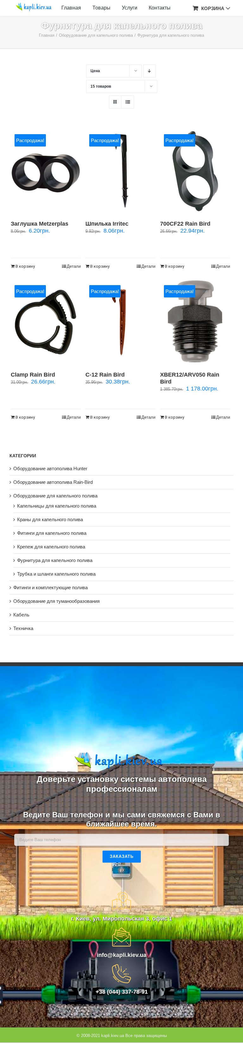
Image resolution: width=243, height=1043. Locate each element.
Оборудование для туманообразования (56, 601)
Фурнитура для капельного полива (54, 560)
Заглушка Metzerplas (39, 224)
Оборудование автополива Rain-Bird (53, 482)
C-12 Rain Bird (105, 375)
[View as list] (128, 102)
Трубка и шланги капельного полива (56, 574)
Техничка (23, 628)
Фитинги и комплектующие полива (50, 587)
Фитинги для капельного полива (51, 533)
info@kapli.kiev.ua (121, 955)
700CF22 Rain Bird (185, 224)
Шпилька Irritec (106, 224)
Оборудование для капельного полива (55, 495)
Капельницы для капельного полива (56, 506)
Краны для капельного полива (50, 519)
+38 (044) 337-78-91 (122, 992)
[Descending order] (149, 71)
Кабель (21, 614)
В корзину (25, 266)
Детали (74, 266)
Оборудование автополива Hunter (50, 468)
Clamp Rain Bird (33, 375)
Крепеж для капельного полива (51, 546)
